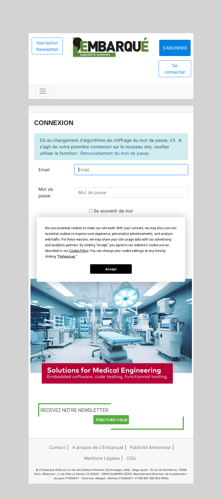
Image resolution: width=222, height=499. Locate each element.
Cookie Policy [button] (78, 251)
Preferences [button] (66, 256)
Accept (111, 269)
